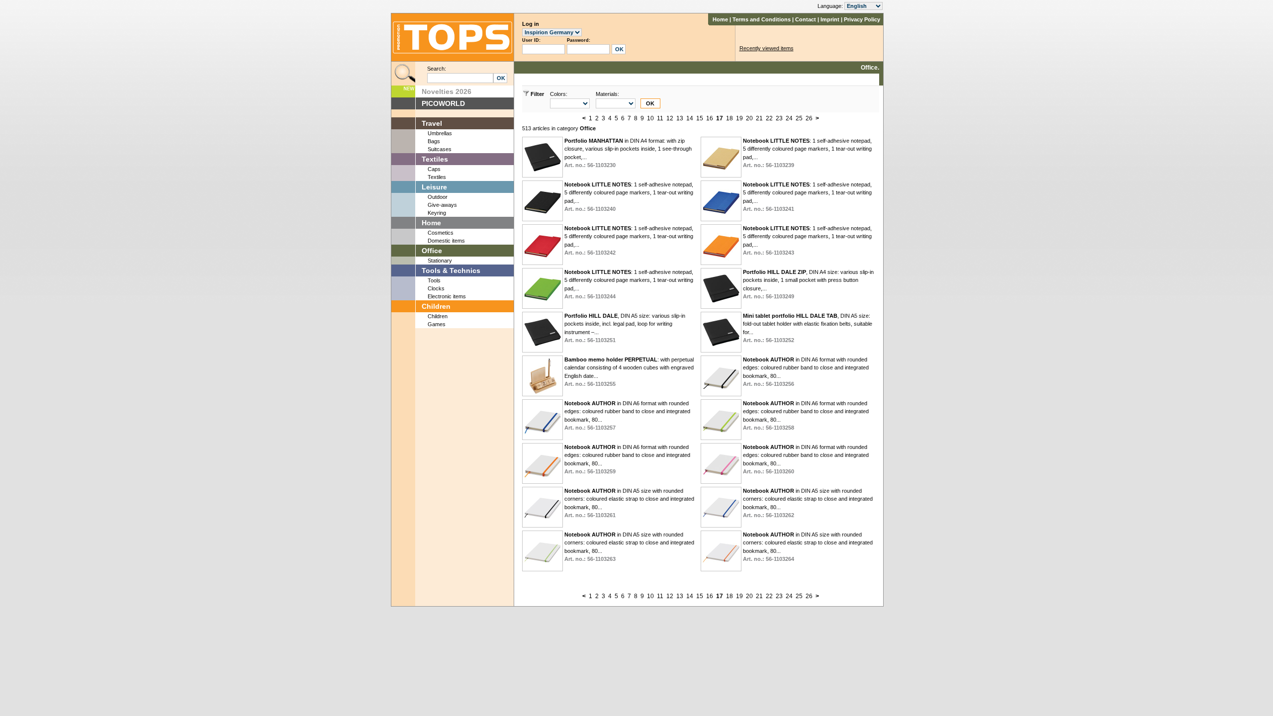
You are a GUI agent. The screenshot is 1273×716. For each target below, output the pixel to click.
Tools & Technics (451, 270)
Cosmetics (441, 233)
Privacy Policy (862, 19)
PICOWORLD (443, 103)
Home (720, 19)
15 (699, 118)
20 (749, 118)
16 (709, 118)
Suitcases (440, 149)
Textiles (435, 159)
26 (809, 118)
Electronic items (447, 296)
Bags (434, 141)
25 (799, 118)
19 (739, 118)
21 (759, 118)
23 (779, 118)
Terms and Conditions (761, 19)
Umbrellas (440, 133)
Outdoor (438, 197)
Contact (805, 19)
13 (679, 118)
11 (660, 118)
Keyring (437, 213)
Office (432, 251)
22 (769, 118)
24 (789, 118)
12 (669, 118)
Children (436, 306)
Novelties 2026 (446, 91)
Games (437, 324)
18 (729, 118)
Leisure (434, 187)
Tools (434, 280)
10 (650, 118)
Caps (434, 169)
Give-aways (442, 205)
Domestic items (446, 241)
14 (689, 118)
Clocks (436, 288)
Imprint (829, 19)
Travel (432, 123)
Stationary (440, 261)
